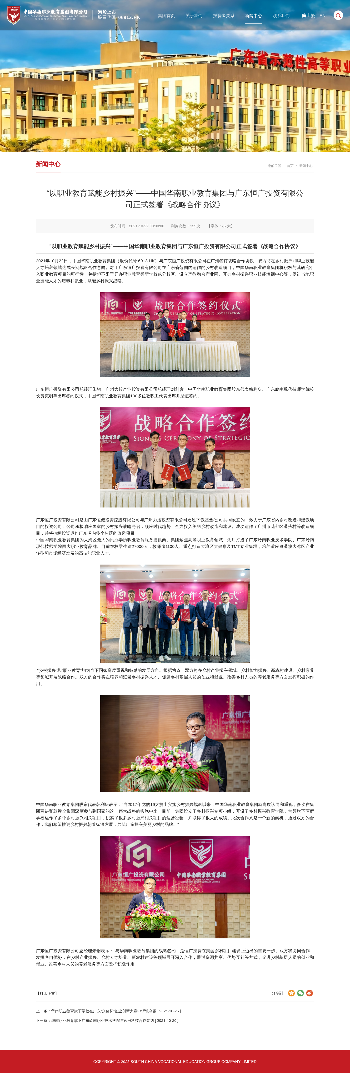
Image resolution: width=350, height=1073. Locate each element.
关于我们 (194, 15)
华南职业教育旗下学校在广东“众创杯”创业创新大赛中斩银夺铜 (103, 1011)
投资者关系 (224, 15)
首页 (290, 165)
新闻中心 (253, 15)
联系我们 (281, 15)
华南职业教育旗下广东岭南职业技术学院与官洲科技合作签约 (102, 1020)
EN (322, 15)
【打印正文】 (47, 993)
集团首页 (166, 15)
